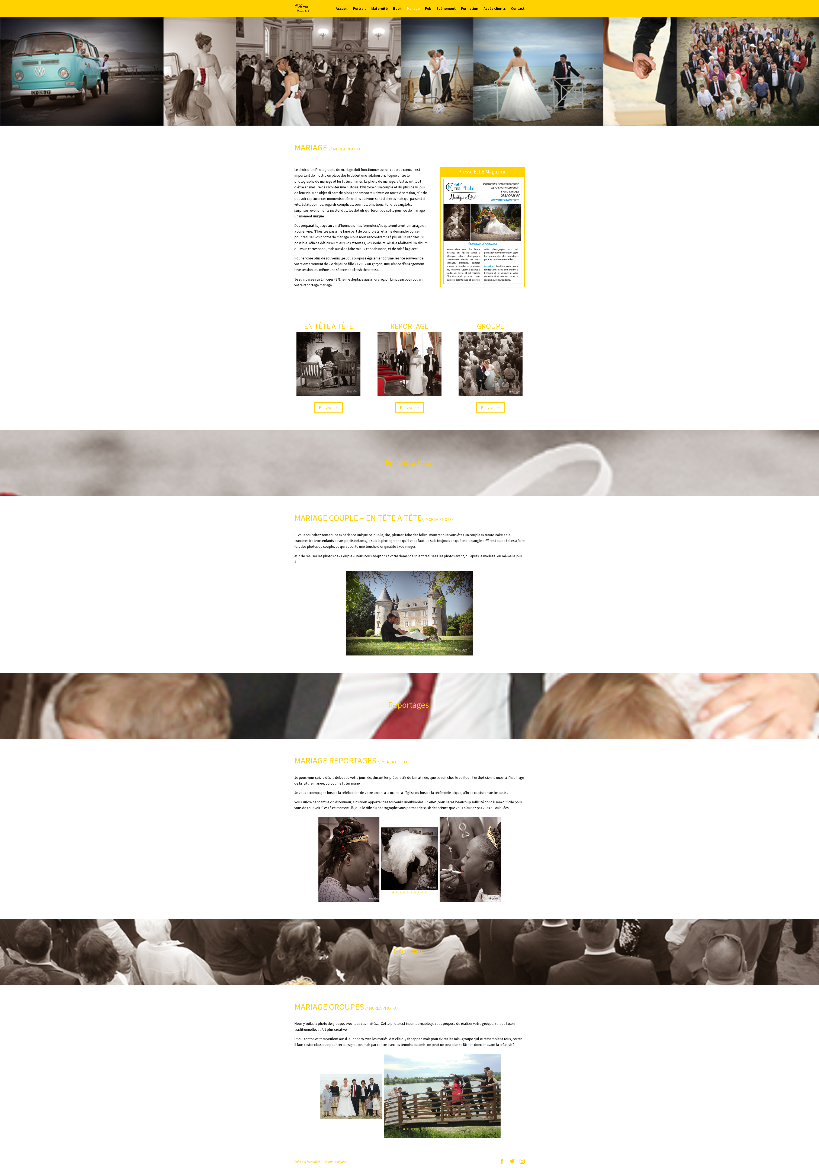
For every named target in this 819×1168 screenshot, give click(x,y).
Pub (428, 9)
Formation (469, 9)
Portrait (359, 9)
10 (426, 892)
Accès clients (495, 9)
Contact (518, 9)
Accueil (342, 9)
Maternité (379, 9)
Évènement (446, 9)
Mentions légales (335, 1162)
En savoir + (328, 407)
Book (397, 9)
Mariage (413, 9)
